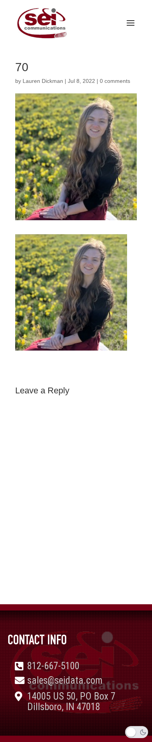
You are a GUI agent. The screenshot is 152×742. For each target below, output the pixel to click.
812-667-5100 (53, 666)
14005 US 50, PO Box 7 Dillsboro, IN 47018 (71, 702)
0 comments (115, 81)
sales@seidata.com (65, 680)
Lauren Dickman (43, 81)
